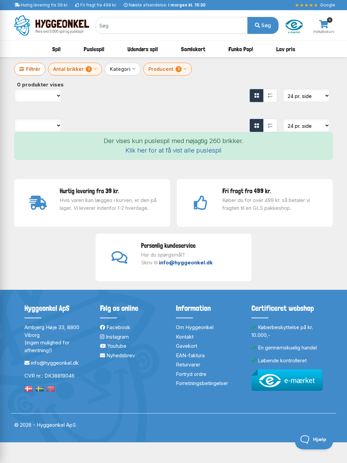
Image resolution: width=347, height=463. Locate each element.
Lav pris (285, 49)
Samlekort (193, 49)
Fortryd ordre (191, 374)
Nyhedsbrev (120, 355)
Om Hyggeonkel (194, 327)
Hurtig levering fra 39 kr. (44, 4)
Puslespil (94, 49)
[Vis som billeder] (256, 95)
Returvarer (188, 364)
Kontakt (184, 337)
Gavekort (186, 346)
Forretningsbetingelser (202, 383)
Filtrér (33, 69)
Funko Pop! (240, 49)
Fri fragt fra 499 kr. (98, 4)
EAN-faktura (190, 355)
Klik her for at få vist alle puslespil (173, 150)
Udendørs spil (142, 49)
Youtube (116, 346)
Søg (265, 25)
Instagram (116, 337)
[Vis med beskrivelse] (270, 95)
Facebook (117, 327)
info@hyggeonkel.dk (186, 262)
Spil (56, 49)
